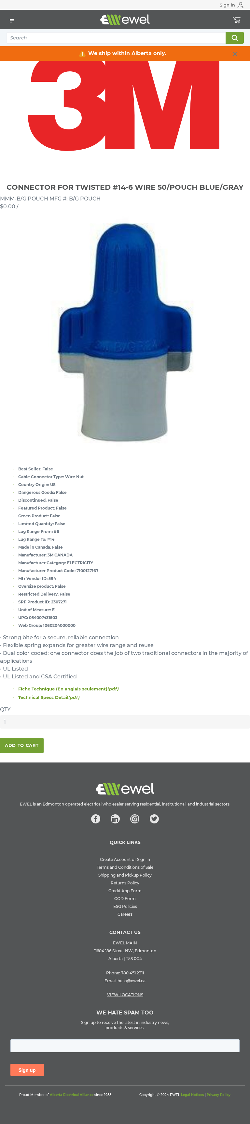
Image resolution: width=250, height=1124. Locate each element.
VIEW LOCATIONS (125, 994)
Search (234, 38)
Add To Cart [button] (22, 745)
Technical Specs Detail (49, 697)
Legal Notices (192, 1095)
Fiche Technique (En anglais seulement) (68, 688)
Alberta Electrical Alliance (71, 1095)
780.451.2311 (132, 972)
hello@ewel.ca (132, 980)
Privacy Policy (218, 1095)
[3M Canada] (125, 98)
